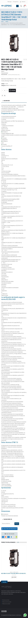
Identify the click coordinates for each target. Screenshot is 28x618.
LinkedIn (5, 96)
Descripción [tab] (7, 100)
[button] (15, 542)
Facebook (2, 96)
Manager (10, 1)
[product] (14, 557)
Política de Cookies (6, 603)
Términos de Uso (5, 600)
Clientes (23, 1)
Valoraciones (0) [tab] (8, 519)
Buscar (16, 523)
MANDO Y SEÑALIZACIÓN (11, 85)
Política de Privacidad (6, 601)
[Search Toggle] (21, 6)
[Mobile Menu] (17, 6)
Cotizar (13, 90)
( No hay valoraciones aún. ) (14, 74)
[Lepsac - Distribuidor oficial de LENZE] (6, 6)
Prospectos (15, 1)
